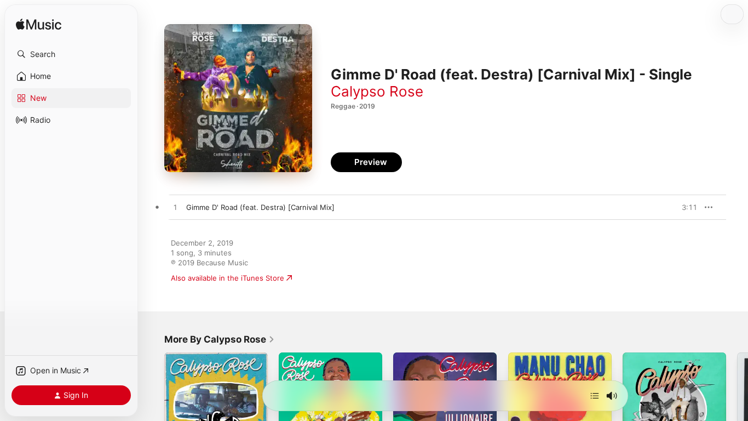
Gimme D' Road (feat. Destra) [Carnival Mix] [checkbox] (260, 207)
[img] (38, 25)
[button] (71, 54)
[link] (219, 339)
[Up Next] (594, 395)
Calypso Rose (377, 91)
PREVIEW (685, 207)
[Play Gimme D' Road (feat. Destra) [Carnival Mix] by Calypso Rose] (175, 208)
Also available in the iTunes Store (227, 278)
